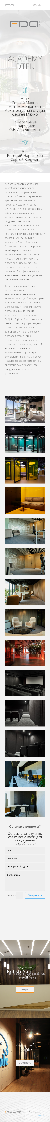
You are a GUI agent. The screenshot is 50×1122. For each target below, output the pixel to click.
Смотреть (25, 989)
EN (39, 4)
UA (35, 4)
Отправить (35, 895)
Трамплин (40, 1115)
